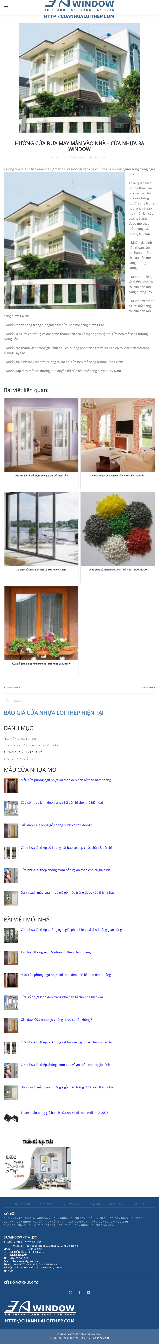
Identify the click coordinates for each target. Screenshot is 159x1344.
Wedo (35, 1242)
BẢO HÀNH (117, 1204)
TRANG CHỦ (22, 1204)
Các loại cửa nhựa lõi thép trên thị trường (37, 1225)
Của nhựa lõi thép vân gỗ (73, 1218)
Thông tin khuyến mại (20, 758)
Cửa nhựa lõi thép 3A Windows (27, 1218)
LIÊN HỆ (139, 1204)
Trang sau (147, 687)
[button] (6, 8)
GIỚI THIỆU (47, 1204)
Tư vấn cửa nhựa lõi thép (86, 157)
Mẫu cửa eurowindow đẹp (111, 1221)
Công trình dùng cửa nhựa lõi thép (31, 745)
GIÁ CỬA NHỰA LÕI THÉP (48, 712)
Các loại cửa (78, 1221)
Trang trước (13, 687)
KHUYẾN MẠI (72, 1204)
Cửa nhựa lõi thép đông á (94, 1225)
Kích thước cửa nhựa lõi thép (119, 1218)
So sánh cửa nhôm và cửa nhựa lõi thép (34, 1221)
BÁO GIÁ (95, 1204)
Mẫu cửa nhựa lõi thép (21, 738)
